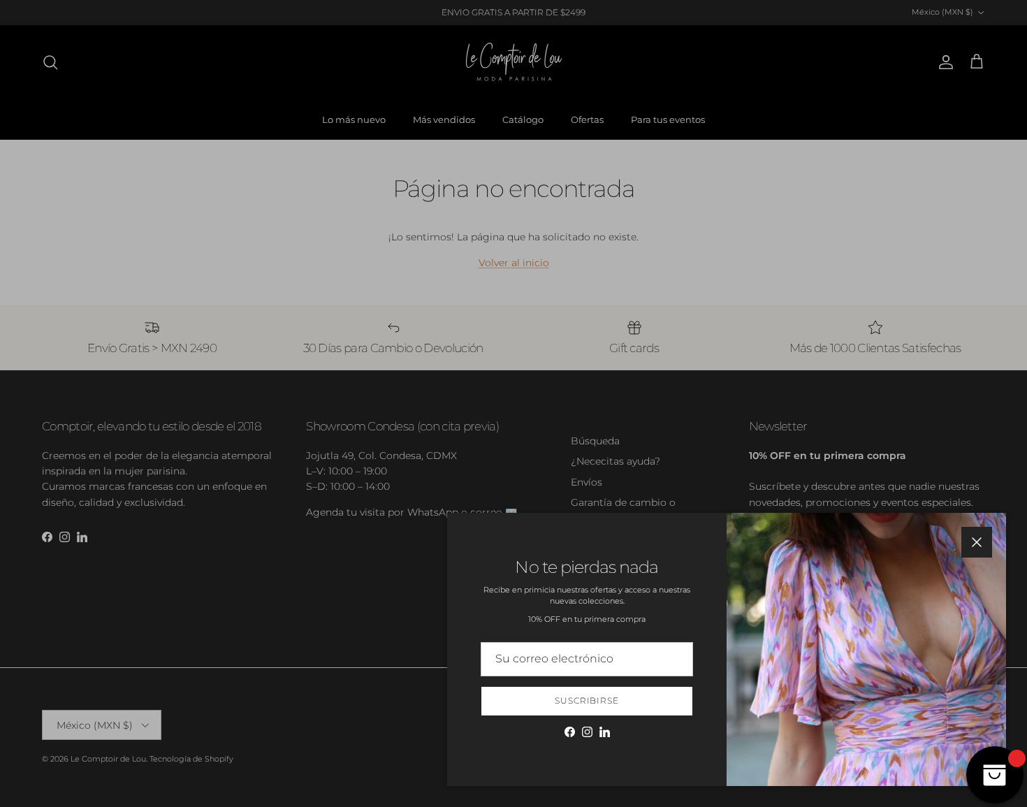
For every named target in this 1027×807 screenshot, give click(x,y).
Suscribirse (587, 700)
